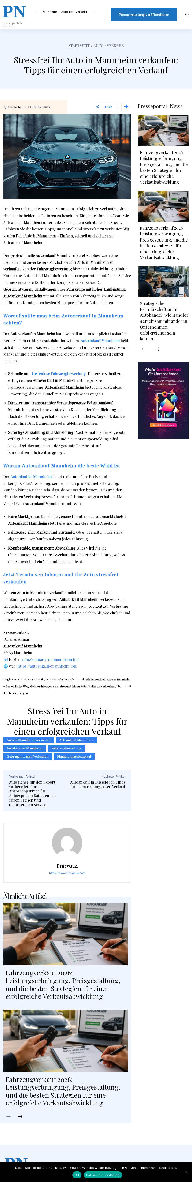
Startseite (79, 45)
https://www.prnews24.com (67, 873)
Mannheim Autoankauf (74, 757)
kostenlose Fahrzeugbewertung (59, 373)
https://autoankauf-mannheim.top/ (48, 666)
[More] (126, 106)
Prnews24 (14, 107)
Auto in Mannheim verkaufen (28, 740)
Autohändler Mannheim (24, 748)
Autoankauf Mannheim (76, 740)
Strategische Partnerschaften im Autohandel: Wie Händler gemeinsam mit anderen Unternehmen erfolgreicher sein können (164, 321)
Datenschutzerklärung (103, 1175)
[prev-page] (8, 1117)
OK (77, 1175)
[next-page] (20, 1117)
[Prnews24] (67, 843)
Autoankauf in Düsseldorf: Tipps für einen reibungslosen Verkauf (97, 784)
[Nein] (186, 1172)
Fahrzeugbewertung (66, 748)
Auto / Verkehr (108, 45)
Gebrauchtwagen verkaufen (27, 757)
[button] (186, 14)
